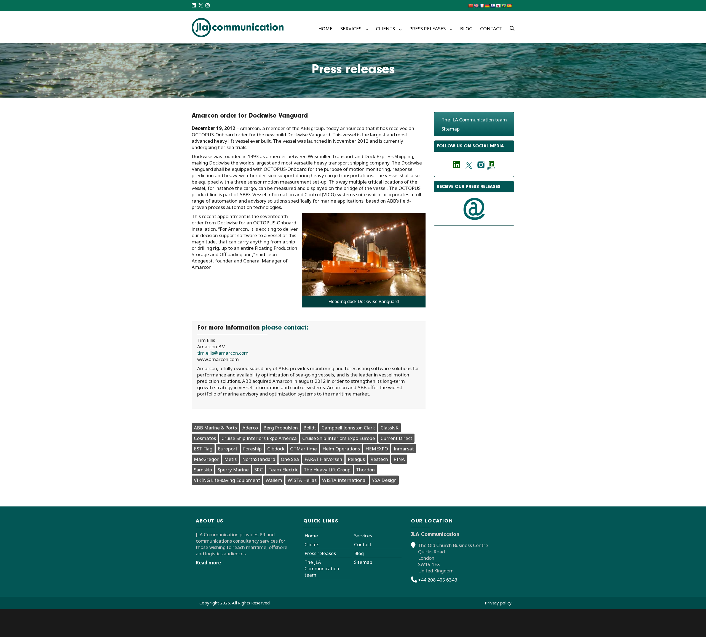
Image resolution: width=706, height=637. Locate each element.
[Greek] (492, 6)
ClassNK (390, 427)
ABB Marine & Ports (215, 427)
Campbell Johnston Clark (348, 427)
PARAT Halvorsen (323, 459)
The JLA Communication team (474, 119)
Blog (466, 28)
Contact (491, 28)
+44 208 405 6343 (437, 580)
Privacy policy (498, 603)
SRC (258, 469)
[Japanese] (498, 6)
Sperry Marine (233, 469)
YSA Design (384, 480)
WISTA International (344, 480)
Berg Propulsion (280, 427)
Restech (379, 459)
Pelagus (356, 459)
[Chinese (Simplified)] (470, 6)
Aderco (250, 427)
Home (325, 28)
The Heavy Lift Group (327, 469)
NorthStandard (258, 459)
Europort (227, 448)
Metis (230, 459)
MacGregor (206, 459)
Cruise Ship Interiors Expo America (259, 438)
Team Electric (283, 469)
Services (350, 28)
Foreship (252, 448)
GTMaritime (303, 448)
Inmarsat (404, 448)
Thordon (365, 469)
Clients (385, 28)
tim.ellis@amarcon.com (222, 353)
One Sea (290, 459)
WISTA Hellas (302, 480)
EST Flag (203, 448)
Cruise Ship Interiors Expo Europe (338, 438)
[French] (481, 6)
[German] (487, 6)
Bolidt (309, 427)
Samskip (203, 469)
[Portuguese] (503, 6)
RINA (399, 459)
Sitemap (451, 129)
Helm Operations (341, 448)
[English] (476, 6)
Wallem (274, 480)
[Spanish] (509, 6)
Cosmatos (205, 438)
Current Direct (396, 438)
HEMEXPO (376, 448)
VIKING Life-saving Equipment (227, 480)
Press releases (427, 28)
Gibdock (276, 448)
